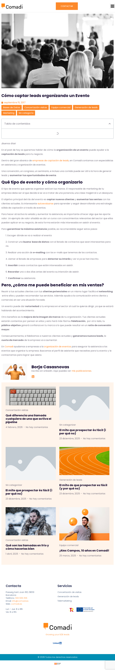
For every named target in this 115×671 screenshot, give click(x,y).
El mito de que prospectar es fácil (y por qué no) (83, 486)
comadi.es (16, 604)
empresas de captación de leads (50, 160)
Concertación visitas (35, 107)
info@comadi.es (20, 601)
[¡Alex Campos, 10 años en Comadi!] (84, 523)
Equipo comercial (60, 107)
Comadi (9, 346)
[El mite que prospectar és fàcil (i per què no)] (84, 403)
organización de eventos (57, 346)
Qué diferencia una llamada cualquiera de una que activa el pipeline (28, 418)
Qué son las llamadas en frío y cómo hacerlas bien (27, 547)
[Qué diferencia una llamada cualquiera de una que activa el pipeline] (31, 395)
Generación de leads (86, 107)
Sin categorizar (67, 424)
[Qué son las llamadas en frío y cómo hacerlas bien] (31, 521)
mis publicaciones (81, 370)
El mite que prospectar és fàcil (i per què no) (82, 431)
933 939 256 (21, 598)
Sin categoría (26, 113)
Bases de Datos (11, 107)
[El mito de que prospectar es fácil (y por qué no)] (84, 460)
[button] (112, 6)
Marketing (8, 113)
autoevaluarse (45, 203)
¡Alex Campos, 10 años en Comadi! (84, 550)
